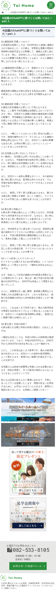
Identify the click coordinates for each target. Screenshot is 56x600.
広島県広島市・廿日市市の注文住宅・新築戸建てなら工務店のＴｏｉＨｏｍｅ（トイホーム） (28, 584)
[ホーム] (3, 12)
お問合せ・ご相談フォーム (28, 566)
